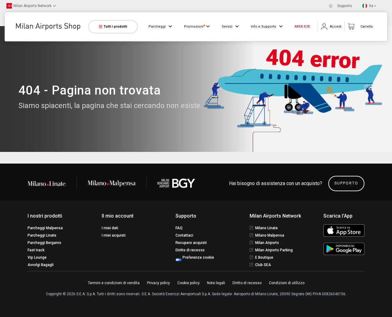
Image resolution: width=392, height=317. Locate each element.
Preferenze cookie (198, 257)
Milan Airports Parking (274, 250)
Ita (371, 6)
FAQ (179, 228)
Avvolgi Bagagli (41, 265)
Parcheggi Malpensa (45, 228)
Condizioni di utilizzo (286, 283)
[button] (31, 6)
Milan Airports (267, 243)
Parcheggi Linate (42, 235)
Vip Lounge (37, 257)
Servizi (227, 27)
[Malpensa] (111, 183)
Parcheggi (157, 27)
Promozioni (193, 27)
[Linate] (52, 183)
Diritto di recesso (190, 250)
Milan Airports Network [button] (275, 216)
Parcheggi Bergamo (44, 243)
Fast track (36, 250)
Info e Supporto (263, 27)
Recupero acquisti (191, 243)
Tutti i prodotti (115, 27)
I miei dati (110, 228)
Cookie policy (188, 283)
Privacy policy (158, 283)
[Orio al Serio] (176, 183)
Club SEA (263, 265)
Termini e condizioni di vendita (114, 283)
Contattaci (184, 235)
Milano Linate (266, 228)
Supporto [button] (185, 216)
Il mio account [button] (118, 216)
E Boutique (264, 257)
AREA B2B (302, 27)
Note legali (216, 283)
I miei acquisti (114, 235)
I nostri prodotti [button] (45, 216)
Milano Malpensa (269, 235)
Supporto (344, 6)
